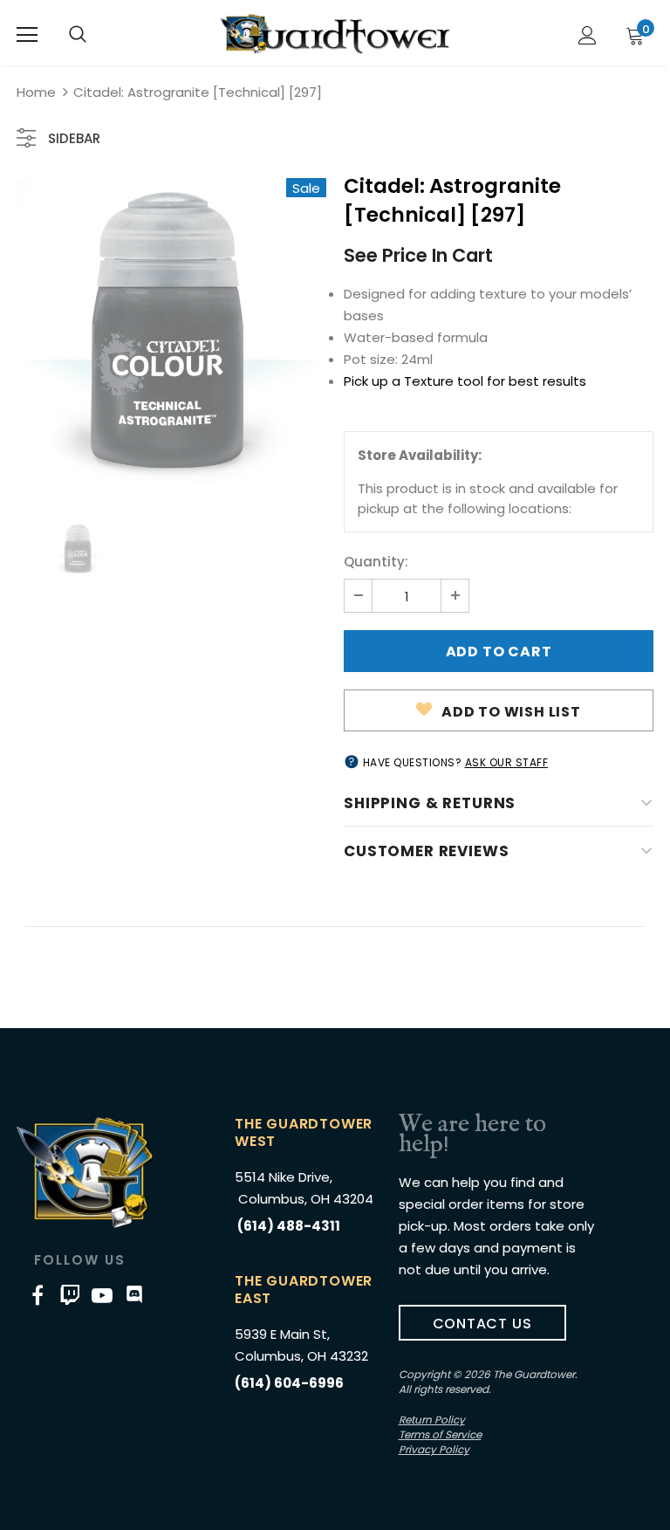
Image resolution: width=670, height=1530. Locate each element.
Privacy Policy (434, 1449)
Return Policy (432, 1419)
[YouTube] (102, 1295)
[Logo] (335, 34)
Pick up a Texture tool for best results (465, 381)
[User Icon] (587, 35)
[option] (171, 333)
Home (36, 92)
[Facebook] (37, 1295)
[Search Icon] (77, 35)
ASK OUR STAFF (507, 762)
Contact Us (482, 1324)
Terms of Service (440, 1434)
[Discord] (134, 1295)
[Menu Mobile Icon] (27, 34)
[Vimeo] (69, 1295)
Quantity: (376, 561)
